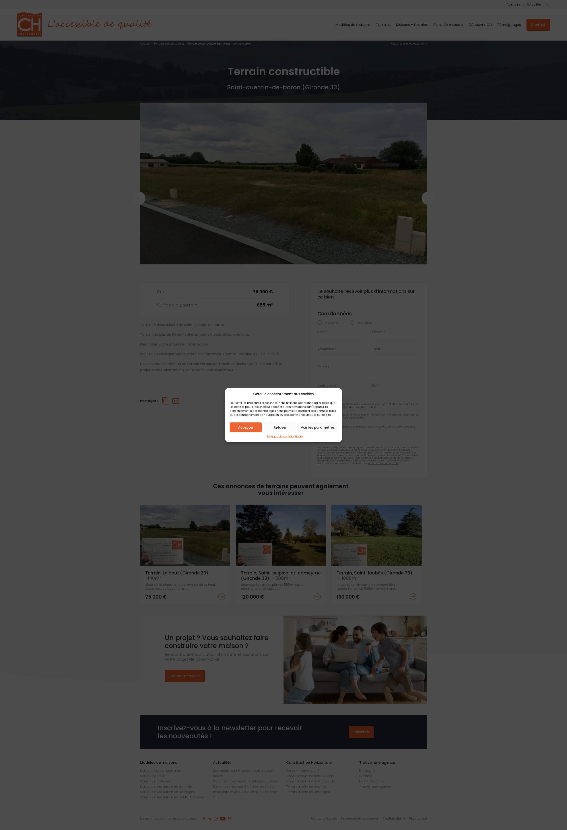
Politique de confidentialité (285, 436)
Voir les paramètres (318, 427)
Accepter (245, 427)
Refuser (280, 427)
